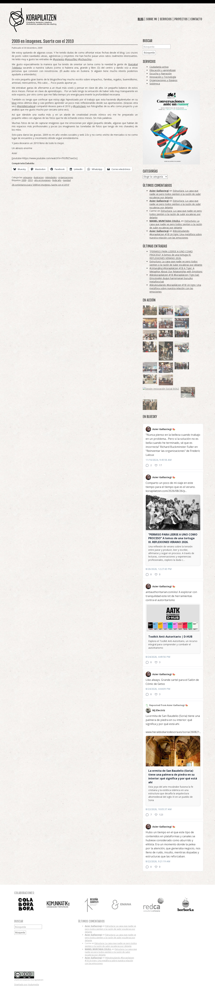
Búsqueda (149, 52)
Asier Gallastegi (159, 190)
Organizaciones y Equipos (163, 80)
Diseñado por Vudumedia (26, 984)
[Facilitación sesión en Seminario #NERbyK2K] (166, 333)
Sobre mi (151, 19)
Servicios (166, 19)
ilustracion (39, 177)
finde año (56, 180)
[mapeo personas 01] (182, 333)
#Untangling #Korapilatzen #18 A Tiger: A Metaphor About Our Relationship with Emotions (175, 270)
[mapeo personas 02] (182, 365)
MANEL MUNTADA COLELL (164, 220)
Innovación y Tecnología (162, 76)
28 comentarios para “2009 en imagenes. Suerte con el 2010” (40, 184)
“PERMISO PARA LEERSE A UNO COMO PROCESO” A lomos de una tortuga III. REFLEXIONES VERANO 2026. (171, 255)
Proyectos (181, 19)
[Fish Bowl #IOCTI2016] (150, 323)
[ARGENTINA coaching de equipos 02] (150, 404)
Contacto (196, 19)
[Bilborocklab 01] (182, 323)
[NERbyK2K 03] (166, 367)
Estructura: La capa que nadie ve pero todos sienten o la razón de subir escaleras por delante (175, 194)
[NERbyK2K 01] (166, 351)
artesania (27, 177)
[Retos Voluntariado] (150, 335)
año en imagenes (42, 180)
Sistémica (154, 83)
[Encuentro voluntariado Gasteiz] (182, 310)
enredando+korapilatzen (32, 20)
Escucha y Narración (160, 73)
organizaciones (65, 177)
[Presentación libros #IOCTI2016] (166, 380)
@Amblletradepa (26, 106)
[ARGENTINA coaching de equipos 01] (150, 310)
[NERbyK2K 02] (150, 347)
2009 (24, 180)
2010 (30, 180)
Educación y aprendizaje (162, 70)
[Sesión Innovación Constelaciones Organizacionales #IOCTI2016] (166, 323)
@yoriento (58, 59)
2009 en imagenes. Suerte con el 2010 (43, 41)
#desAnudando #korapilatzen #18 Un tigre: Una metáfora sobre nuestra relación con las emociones (175, 234)
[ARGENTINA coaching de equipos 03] (150, 379)
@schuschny (85, 59)
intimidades (51, 177)
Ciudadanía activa (158, 66)
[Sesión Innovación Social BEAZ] (166, 310)
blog (14, 102)
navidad (67, 180)
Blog (140, 19)
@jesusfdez (71, 59)
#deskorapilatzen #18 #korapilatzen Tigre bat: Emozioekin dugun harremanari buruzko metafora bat (174, 278)
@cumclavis (79, 106)
